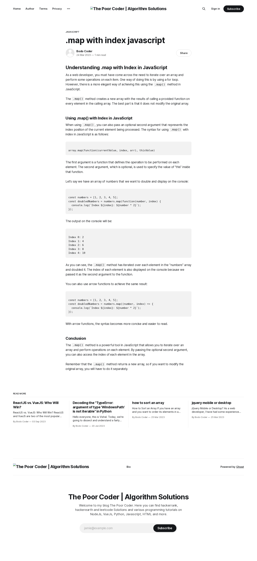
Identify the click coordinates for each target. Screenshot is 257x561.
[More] (68, 9)
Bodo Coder (84, 51)
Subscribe (233, 8)
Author (30, 8)
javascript (72, 31)
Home (17, 8)
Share (184, 53)
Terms (43, 8)
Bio (129, 466)
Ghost (240, 466)
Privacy (57, 8)
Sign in (215, 8)
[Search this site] (204, 9)
